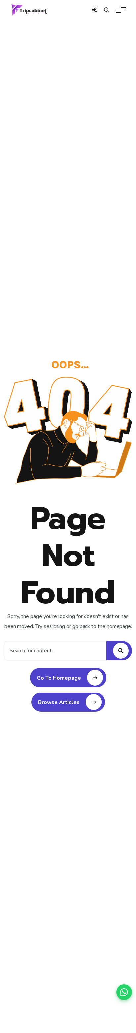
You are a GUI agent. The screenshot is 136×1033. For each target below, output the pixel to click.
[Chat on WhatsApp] (124, 992)
